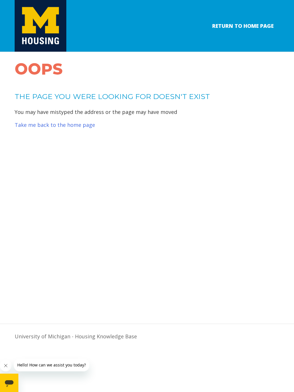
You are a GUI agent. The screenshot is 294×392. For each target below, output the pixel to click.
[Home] (40, 26)
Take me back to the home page (55, 124)
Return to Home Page (243, 25)
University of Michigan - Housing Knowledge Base (76, 336)
